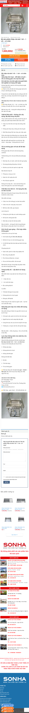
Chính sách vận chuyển (5, 700)
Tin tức (1, 691)
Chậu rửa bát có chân (15, 37)
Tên (4, 464)
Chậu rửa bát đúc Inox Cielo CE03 (7, 527)
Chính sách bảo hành (20, 65)
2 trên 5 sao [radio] (6, 449)
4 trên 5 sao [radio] (14, 449)
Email (4, 470)
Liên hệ (1, 689)
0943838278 (21, 60)
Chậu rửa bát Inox (5, 37)
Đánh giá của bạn (6, 447)
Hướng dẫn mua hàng (7, 64)
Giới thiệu (2, 687)
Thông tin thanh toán (20, 64)
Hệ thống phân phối (4, 692)
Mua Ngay (8, 60)
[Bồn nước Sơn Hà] (14, 2)
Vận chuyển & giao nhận (7, 65)
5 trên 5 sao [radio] (20, 449)
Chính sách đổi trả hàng (5, 703)
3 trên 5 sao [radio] (10, 449)
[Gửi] (18, 5)
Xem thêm (14, 534)
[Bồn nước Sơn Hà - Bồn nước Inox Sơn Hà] (1, 5)
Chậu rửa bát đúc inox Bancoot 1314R (20, 527)
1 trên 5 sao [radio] (4, 449)
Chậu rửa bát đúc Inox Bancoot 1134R (7, 508)
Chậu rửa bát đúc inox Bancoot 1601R (20, 508)
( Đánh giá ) (4, 43)
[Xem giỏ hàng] (22, 5)
